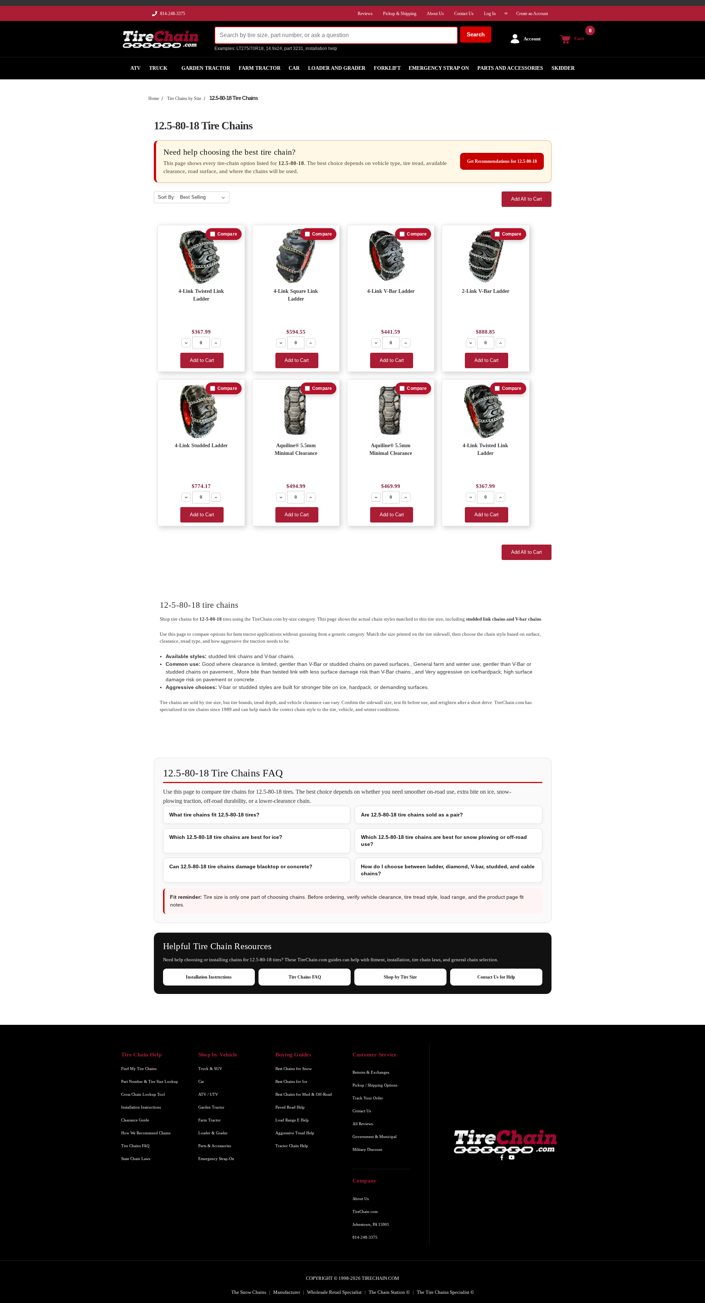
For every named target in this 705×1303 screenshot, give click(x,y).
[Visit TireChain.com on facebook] (502, 1157)
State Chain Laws (135, 1158)
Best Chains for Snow (293, 1068)
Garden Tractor (205, 68)
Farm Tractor (260, 68)
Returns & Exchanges (370, 1072)
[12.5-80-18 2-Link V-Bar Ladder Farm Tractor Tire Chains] (485, 256)
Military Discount (367, 1149)
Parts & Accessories (214, 1146)
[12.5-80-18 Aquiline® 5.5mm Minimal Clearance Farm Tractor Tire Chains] (296, 410)
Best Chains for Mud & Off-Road (303, 1094)
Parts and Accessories (510, 68)
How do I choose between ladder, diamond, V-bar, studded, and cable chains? (448, 870)
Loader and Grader (336, 68)
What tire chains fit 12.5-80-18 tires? (214, 815)
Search (476, 34)
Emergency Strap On (439, 68)
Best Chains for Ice (291, 1081)
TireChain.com (365, 1211)
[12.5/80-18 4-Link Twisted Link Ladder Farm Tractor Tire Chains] (201, 256)
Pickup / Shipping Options (374, 1085)
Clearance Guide (135, 1120)
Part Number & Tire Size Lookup (149, 1081)
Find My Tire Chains (138, 1068)
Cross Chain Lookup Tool (143, 1094)
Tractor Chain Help (291, 1146)
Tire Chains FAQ (305, 977)
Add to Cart (202, 360)
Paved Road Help (290, 1107)
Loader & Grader (213, 1133)
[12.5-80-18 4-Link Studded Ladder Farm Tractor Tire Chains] (201, 410)
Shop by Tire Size (400, 977)
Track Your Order (367, 1098)
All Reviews (362, 1123)
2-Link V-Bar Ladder (485, 291)
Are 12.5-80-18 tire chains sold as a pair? (412, 815)
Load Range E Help (292, 1120)
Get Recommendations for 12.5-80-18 (502, 161)
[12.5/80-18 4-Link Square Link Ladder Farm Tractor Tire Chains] (296, 256)
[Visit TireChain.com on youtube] (512, 1157)
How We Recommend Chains (145, 1133)
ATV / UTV (208, 1094)
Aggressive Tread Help (294, 1133)
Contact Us (361, 1111)
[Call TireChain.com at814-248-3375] (155, 15)
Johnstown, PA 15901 (370, 1224)
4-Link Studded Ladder (201, 445)
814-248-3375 (172, 13)
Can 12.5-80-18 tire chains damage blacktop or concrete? (240, 866)
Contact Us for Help (496, 977)
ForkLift (387, 68)
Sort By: (167, 197)
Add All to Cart (526, 199)
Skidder (563, 68)
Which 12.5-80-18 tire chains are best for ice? (225, 837)
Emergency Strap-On (216, 1158)
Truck (158, 68)
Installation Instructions (209, 977)
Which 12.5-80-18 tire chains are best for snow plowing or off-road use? (444, 840)
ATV (135, 68)
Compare (227, 234)
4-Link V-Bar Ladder (391, 291)
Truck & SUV (210, 1068)
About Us (360, 1198)
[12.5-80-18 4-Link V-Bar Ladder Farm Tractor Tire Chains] (391, 256)
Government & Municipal (374, 1136)
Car (294, 68)
